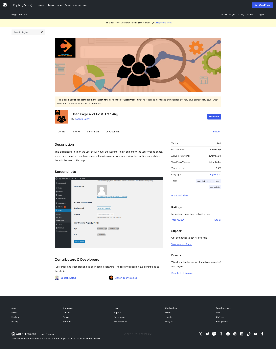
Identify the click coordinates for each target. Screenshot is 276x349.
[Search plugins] (42, 32)
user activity (215, 187)
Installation (93, 131)
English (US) (215, 174)
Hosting (15, 317)
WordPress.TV (121, 321)
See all (217, 219)
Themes (66, 312)
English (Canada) (46, 334)
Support (217, 131)
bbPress (220, 317)
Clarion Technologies (126, 277)
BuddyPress (222, 321)
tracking (210, 181)
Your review (177, 219)
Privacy (15, 321)
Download (214, 116)
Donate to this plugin (182, 273)
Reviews (76, 131)
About (14, 308)
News (14, 312)
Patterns (67, 321)
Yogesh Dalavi (82, 118)
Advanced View (179, 195)
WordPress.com (223, 308)
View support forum (181, 244)
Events (168, 312)
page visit (201, 181)
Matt (218, 312)
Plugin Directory (19, 14)
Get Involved (171, 308)
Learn (116, 308)
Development (113, 131)
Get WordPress (262, 5)
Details (61, 131)
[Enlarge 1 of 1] (159, 180)
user (218, 181)
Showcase (68, 308)
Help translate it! (164, 22)
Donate (168, 317)
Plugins (66, 317)
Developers (119, 317)
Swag (169, 321)
